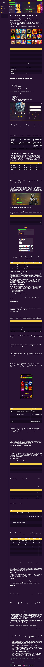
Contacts (3, 12)
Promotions (3, 8)
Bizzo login (3, 4)
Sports (3, 10)
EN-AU (3, 17)
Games (3, 6)
